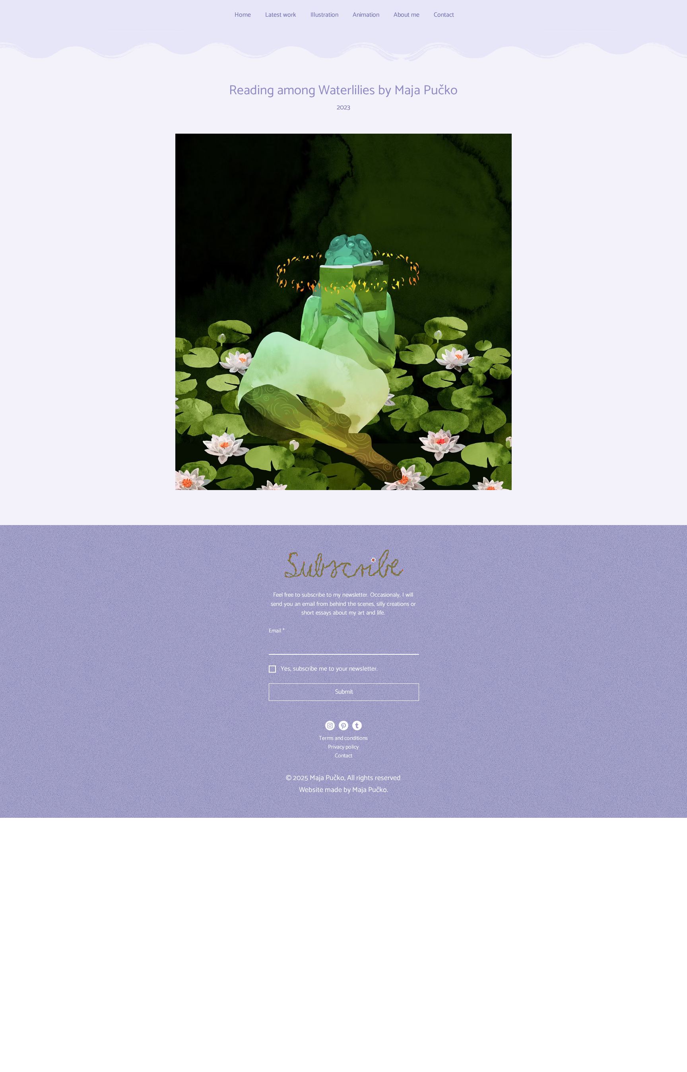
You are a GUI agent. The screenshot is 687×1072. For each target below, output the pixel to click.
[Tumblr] (357, 725)
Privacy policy (343, 747)
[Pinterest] (343, 725)
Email (277, 631)
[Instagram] (330, 725)
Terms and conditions (343, 738)
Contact (343, 756)
